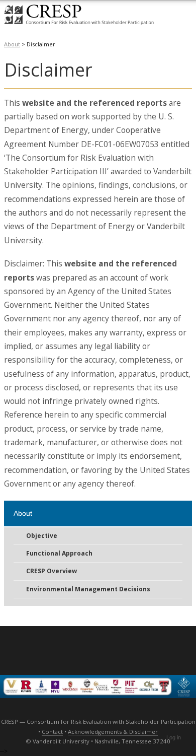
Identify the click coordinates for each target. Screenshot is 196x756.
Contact (52, 731)
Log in (173, 737)
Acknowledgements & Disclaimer (113, 731)
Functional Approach (59, 553)
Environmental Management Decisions (88, 589)
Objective (41, 535)
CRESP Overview (51, 571)
